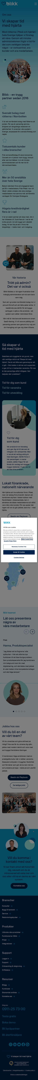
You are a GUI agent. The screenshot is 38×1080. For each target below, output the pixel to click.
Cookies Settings (19, 557)
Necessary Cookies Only (19, 546)
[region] (19, 540)
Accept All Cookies (19, 552)
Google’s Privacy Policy (10, 541)
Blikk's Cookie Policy (27, 539)
